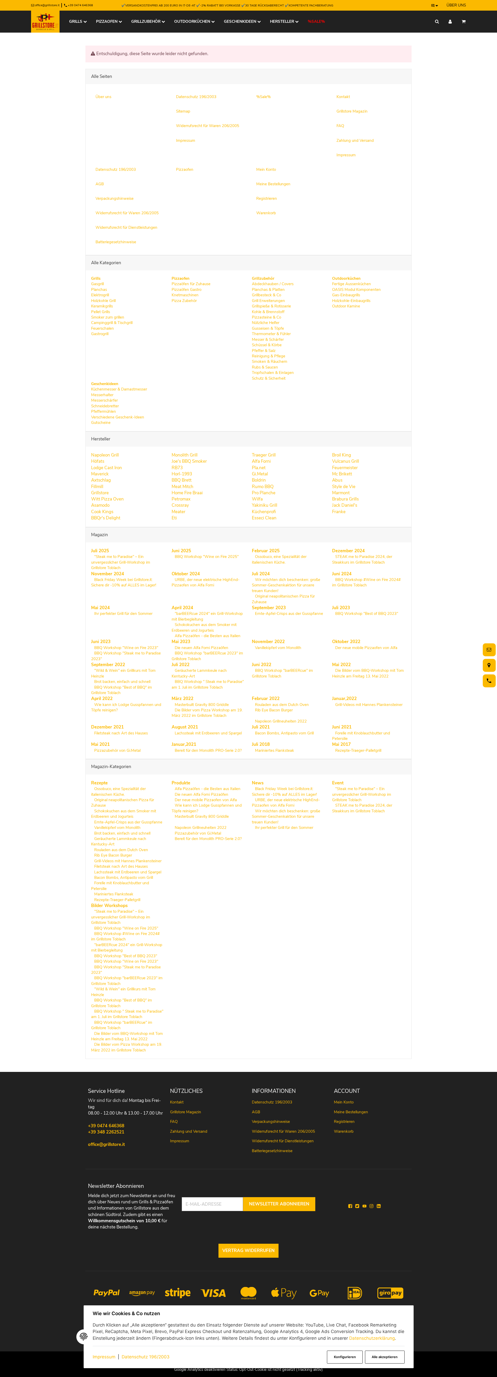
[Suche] (436, 21)
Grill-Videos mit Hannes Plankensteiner (368, 704)
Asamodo (100, 505)
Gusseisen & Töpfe (268, 328)
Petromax (181, 499)
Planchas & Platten (268, 289)
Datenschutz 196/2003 (146, 1356)
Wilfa (257, 499)
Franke (339, 512)
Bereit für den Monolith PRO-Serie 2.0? (208, 750)
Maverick (100, 474)
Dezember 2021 (107, 727)
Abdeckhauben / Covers (273, 283)
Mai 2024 (100, 608)
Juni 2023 (101, 642)
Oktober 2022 (346, 642)
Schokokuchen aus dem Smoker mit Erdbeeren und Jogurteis (204, 627)
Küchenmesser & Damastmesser (119, 389)
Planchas (99, 289)
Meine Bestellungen (351, 1112)
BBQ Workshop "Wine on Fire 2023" (125, 647)
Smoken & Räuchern (269, 361)
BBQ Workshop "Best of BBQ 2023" (366, 613)
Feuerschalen (102, 328)
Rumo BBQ (263, 487)
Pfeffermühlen (103, 411)
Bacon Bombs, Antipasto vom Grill (284, 733)
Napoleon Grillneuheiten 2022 (280, 721)
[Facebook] (350, 1206)
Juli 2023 (341, 608)
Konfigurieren (345, 1357)
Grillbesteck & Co (266, 295)
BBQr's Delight (105, 518)
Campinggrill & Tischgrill (112, 322)
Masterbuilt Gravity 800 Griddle (201, 704)
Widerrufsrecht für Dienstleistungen (283, 1141)
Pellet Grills (100, 311)
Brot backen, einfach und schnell (121, 681)
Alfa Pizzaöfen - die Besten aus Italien (207, 635)
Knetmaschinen (185, 295)
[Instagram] (371, 1206)
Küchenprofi (264, 512)
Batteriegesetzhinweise (272, 1150)
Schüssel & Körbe (267, 345)
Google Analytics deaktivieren (199, 1369)
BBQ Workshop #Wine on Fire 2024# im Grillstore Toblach (366, 582)
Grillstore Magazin (185, 1112)
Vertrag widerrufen (248, 1251)
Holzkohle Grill (103, 300)
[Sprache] (434, 5)
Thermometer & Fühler (271, 333)
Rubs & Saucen (265, 367)
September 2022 (108, 665)
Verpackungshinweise (271, 1121)
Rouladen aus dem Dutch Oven (281, 704)
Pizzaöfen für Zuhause (191, 283)
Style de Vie (343, 487)
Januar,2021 (184, 744)
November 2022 (268, 642)
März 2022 (182, 699)
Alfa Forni (261, 461)
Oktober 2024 (186, 574)
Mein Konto (344, 1102)
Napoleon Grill (105, 455)
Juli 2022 (180, 665)
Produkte (181, 783)
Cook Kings (102, 512)
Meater (178, 512)
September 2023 (269, 608)
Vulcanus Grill (345, 461)
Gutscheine (101, 422)
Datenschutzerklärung (372, 1338)
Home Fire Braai (187, 493)
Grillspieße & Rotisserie (271, 306)
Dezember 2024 (348, 551)
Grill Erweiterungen (268, 300)
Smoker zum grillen (107, 317)
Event (337, 783)
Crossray (180, 505)
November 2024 (107, 574)
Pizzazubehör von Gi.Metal (117, 750)
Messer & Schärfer (268, 339)
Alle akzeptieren (385, 1357)
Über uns (456, 5)
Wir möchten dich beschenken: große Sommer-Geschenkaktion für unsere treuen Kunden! (286, 585)
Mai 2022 (341, 665)
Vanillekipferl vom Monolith (277, 647)
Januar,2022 (344, 699)
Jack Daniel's (344, 505)
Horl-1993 (182, 474)
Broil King (341, 455)
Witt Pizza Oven (107, 499)
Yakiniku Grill (264, 505)
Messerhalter (102, 394)
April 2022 (102, 699)
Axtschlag (101, 480)
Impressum (104, 1356)
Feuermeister (345, 468)
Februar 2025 (266, 551)
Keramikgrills (102, 306)
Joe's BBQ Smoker (189, 461)
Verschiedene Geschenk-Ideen (117, 417)
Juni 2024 (342, 574)
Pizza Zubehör (184, 300)
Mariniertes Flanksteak (274, 750)
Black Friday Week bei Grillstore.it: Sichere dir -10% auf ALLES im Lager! (123, 582)
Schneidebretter (105, 406)
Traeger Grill (264, 455)
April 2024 (182, 608)
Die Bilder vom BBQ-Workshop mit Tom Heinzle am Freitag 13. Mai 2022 (368, 673)
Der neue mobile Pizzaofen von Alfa (365, 647)
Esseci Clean (264, 518)
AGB (256, 1112)
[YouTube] (364, 1206)
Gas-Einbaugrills (346, 295)
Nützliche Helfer (265, 322)
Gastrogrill (99, 333)
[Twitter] (357, 1206)
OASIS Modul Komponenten (356, 289)
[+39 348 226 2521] (488, 681)
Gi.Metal (260, 474)
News (258, 783)
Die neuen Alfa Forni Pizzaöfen (201, 647)
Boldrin (259, 480)
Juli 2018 (261, 744)
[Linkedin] (379, 1206)
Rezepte (99, 783)
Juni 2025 (181, 551)
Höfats (97, 461)
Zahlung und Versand (188, 1131)
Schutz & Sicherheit (269, 378)
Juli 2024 (261, 574)
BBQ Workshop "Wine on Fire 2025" (206, 556)
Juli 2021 (261, 727)
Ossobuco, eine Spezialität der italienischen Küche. (279, 559)
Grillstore (100, 493)
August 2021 (185, 727)
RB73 (177, 468)
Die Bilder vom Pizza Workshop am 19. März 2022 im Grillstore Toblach (207, 713)
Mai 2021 (100, 744)
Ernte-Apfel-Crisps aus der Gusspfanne (288, 613)
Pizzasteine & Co (266, 317)
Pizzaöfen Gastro (186, 289)
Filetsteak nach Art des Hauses (120, 733)
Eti (174, 518)
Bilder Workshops (109, 906)
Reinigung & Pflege (268, 356)
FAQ (174, 1121)
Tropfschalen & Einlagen (273, 372)
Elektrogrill (100, 295)
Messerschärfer (104, 400)
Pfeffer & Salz (264, 350)
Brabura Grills (345, 499)
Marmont (341, 493)
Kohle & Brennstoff (268, 311)
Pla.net (259, 468)
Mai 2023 (181, 642)
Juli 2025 (100, 551)
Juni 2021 (342, 727)
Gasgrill (97, 283)
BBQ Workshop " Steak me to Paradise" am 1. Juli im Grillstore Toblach (208, 684)
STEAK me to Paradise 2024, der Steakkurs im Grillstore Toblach (362, 559)
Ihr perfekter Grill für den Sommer (122, 613)
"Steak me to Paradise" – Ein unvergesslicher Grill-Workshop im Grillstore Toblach (120, 562)
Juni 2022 (261, 665)
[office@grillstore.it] (488, 650)
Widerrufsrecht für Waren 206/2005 (283, 1131)
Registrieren (344, 1121)
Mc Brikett (342, 474)
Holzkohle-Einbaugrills (351, 300)
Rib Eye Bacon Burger (273, 710)
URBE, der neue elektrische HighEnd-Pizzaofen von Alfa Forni (205, 582)
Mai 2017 (341, 744)
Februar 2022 (266, 699)
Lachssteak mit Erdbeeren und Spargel (208, 733)
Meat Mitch (182, 487)
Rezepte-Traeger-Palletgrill (357, 750)
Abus (337, 480)
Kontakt (177, 1102)
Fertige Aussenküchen (351, 283)
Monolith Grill (185, 455)
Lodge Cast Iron (106, 468)
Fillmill (97, 487)
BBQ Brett (182, 480)
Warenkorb (344, 1131)
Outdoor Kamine (346, 306)
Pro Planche (263, 493)
